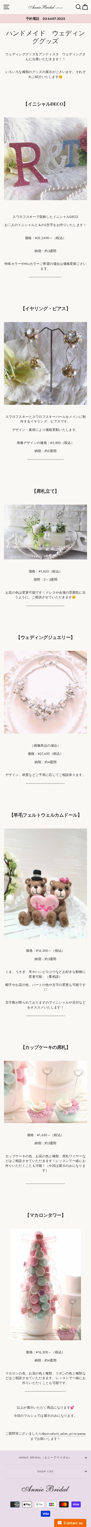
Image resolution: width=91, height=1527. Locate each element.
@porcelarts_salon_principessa (64, 1433)
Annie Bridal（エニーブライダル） (45, 1457)
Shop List (45, 1471)
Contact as (72, 1523)
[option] (45, 18)
